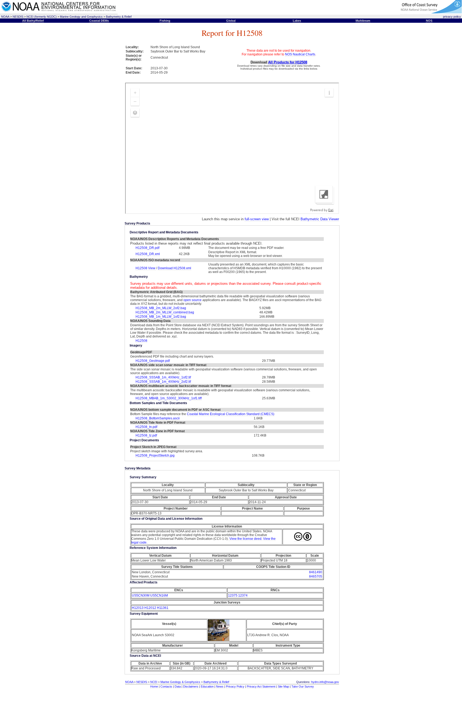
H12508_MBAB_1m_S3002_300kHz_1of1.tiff (169, 398)
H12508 (141, 341)
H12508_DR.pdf (147, 248)
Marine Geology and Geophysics (81, 16)
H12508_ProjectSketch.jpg (155, 455)
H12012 (150, 608)
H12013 (138, 608)
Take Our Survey (302, 686)
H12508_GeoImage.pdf (153, 361)
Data (178, 686)
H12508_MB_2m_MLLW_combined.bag (165, 312)
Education (207, 686)
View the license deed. (245, 539)
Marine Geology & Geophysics (180, 682)
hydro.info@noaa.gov (325, 682)
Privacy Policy (235, 686)
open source (192, 300)
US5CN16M (159, 595)
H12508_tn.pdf (146, 427)
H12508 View (146, 268)
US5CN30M (140, 595)
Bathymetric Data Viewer (320, 219)
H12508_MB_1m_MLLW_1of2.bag (161, 316)
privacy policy (452, 16)
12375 (232, 595)
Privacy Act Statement (261, 686)
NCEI (153, 682)
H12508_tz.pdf (146, 435)
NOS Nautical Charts (300, 54)
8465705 (315, 576)
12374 (243, 595)
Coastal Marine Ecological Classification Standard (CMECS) (230, 414)
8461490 (315, 572)
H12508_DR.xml (148, 254)
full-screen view (257, 219)
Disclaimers (190, 686)
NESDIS (18, 16)
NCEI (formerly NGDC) (41, 16)
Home (154, 686)
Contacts (166, 686)
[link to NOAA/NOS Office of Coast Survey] (431, 12)
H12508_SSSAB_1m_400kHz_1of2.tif (163, 377)
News (220, 686)
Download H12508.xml (174, 268)
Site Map (283, 686)
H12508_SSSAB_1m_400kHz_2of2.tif (163, 382)
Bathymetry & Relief (119, 16)
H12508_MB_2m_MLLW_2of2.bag (161, 308)
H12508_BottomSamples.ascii (158, 418)
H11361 (162, 608)
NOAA (5, 16)
